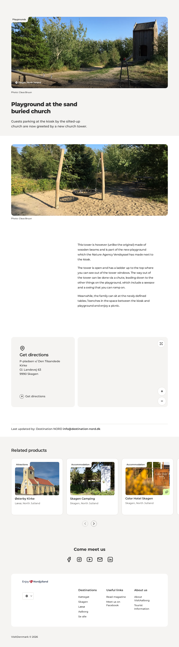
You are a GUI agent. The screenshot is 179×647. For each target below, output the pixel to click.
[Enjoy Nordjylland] (35, 581)
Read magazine (116, 596)
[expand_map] (161, 344)
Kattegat (83, 596)
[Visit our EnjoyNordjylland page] (90, 559)
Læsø (81, 606)
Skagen (83, 601)
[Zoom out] (162, 401)
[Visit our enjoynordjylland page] (69, 559)
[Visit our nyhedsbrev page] (100, 559)
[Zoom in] (162, 391)
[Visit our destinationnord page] (110, 559)
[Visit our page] (79, 559)
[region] (123, 372)
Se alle (82, 616)
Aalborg (83, 611)
